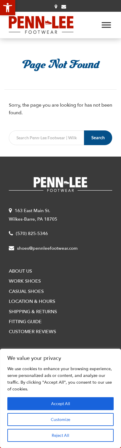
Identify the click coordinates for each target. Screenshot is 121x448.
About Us (20, 271)
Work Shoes (25, 281)
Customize (60, 419)
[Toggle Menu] (106, 25)
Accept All (60, 403)
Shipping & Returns (33, 311)
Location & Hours (32, 301)
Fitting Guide (25, 321)
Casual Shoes (26, 291)
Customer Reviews (32, 331)
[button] (7, 7)
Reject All (60, 435)
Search (98, 137)
